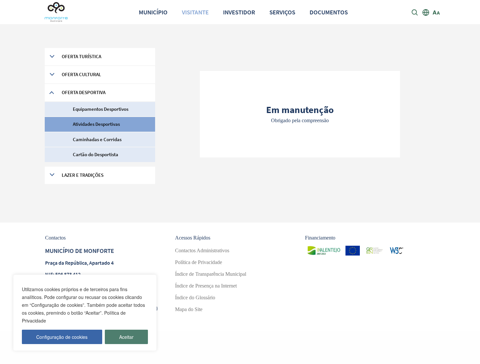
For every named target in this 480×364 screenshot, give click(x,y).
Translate (445, 38)
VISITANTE (195, 12)
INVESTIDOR (239, 12)
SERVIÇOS (282, 12)
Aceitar (126, 337)
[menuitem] (153, 12)
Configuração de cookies (62, 337)
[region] (85, 312)
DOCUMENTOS (329, 12)
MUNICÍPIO (153, 12)
